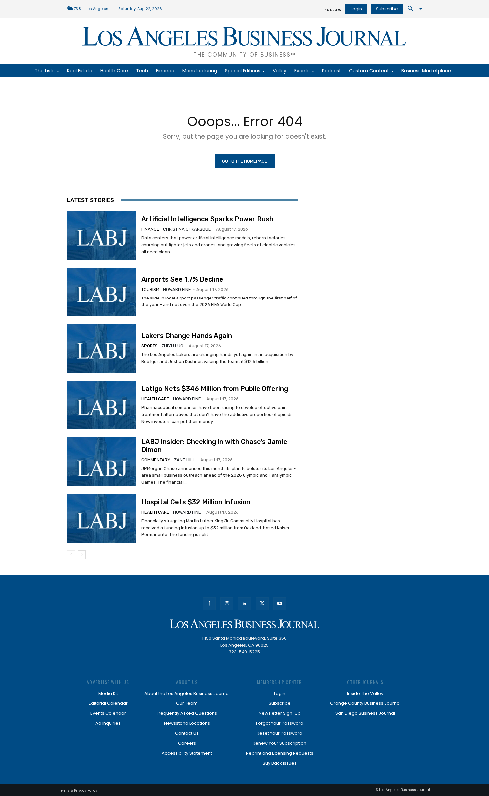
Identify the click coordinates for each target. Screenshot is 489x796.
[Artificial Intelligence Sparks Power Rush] (101, 235)
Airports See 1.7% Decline (182, 279)
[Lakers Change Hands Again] (101, 348)
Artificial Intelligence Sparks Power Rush (207, 219)
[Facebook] (209, 603)
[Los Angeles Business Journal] (244, 623)
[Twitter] (262, 603)
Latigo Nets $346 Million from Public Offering (214, 389)
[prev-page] (71, 554)
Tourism (150, 289)
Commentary (155, 460)
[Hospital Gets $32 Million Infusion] (101, 518)
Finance (150, 229)
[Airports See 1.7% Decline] (101, 292)
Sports (149, 346)
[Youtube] (279, 603)
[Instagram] (226, 603)
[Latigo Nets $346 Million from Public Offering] (101, 405)
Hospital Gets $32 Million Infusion (195, 502)
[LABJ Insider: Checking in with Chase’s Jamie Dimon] (101, 461)
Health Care (155, 399)
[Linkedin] (244, 603)
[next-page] (82, 554)
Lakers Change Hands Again (186, 336)
